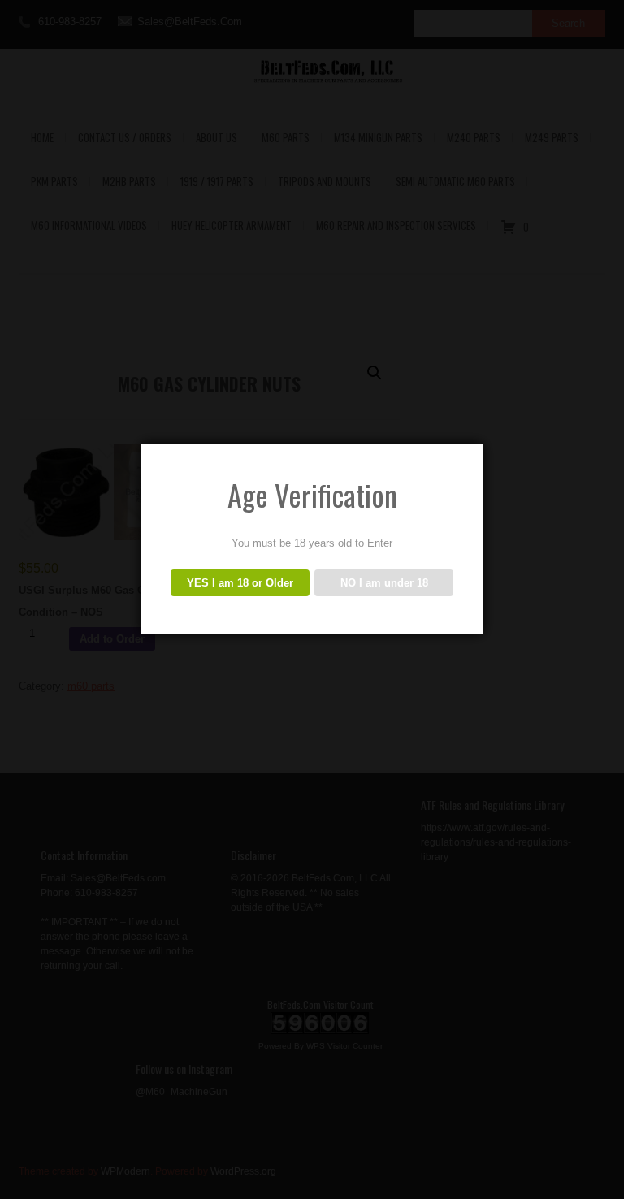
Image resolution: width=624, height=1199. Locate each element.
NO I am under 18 (384, 583)
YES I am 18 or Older (240, 583)
